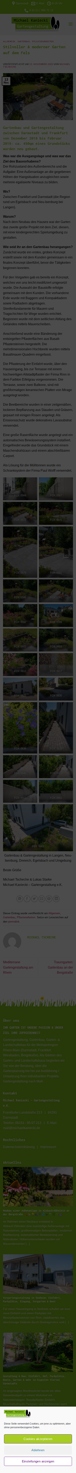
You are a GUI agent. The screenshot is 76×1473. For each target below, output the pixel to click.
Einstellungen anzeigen (38, 1461)
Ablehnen (38, 1450)
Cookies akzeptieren (38, 1439)
